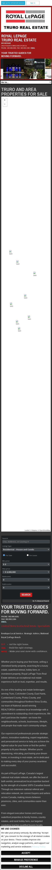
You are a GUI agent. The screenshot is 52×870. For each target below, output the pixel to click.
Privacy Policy (39, 846)
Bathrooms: (7, 584)
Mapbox (34, 530)
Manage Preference (26, 859)
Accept (26, 853)
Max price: (6, 569)
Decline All (26, 866)
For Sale (8, 555)
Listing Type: (7, 546)
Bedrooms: (6, 576)
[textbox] (26, 541)
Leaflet (27, 530)
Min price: (6, 561)
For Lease (33, 555)
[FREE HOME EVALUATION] (42, 62)
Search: (5, 538)
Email (33, 48)
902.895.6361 (11, 48)
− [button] (5, 104)
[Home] (26, 31)
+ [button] (5, 100)
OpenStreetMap (44, 530)
